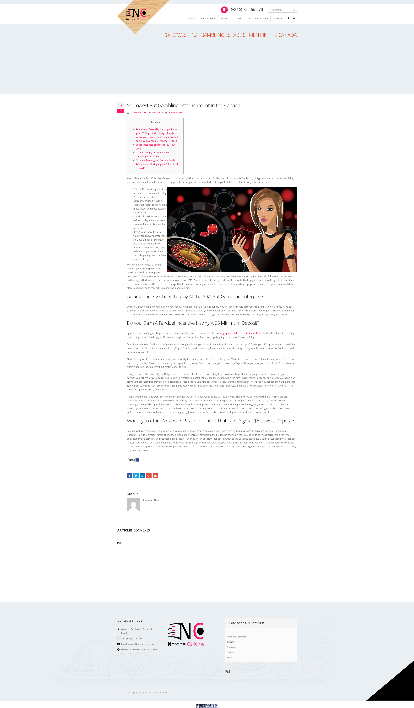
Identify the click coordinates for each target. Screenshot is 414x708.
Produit (224, 18)
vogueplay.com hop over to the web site (241, 333)
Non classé (157, 112)
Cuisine (230, 642)
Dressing (231, 647)
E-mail (155, 475)
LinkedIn (142, 475)
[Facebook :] (288, 18)
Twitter (136, 475)
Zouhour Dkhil (140, 112)
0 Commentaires (176, 112)
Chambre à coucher (236, 636)
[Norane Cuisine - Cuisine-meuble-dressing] (143, 17)
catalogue (239, 18)
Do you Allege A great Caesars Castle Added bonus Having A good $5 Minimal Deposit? (157, 164)
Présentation (208, 18)
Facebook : (129, 475)
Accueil (191, 18)
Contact (277, 18)
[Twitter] (294, 18)
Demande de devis (258, 18)
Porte (229, 657)
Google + (149, 475)
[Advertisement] (207, 68)
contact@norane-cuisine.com (142, 644)
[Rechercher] (294, 9)
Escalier (230, 652)
